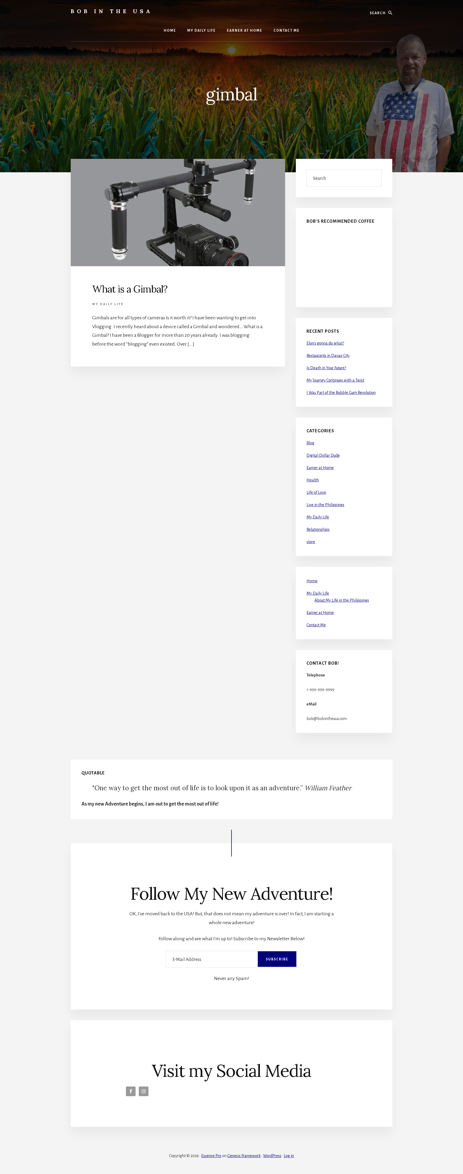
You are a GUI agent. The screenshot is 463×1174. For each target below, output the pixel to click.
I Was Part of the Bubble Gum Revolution (341, 392)
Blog (310, 443)
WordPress (272, 1156)
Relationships (318, 529)
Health (313, 480)
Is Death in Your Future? (326, 368)
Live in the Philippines (325, 505)
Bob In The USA (112, 11)
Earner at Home (320, 468)
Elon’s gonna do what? (325, 343)
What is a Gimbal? (129, 289)
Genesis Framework (244, 1156)
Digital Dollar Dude (323, 455)
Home (312, 581)
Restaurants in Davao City (328, 355)
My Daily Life (108, 304)
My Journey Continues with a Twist (335, 380)
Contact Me (316, 625)
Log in (289, 1156)
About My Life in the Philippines (342, 600)
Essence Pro (211, 1156)
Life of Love (316, 492)
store (311, 542)
